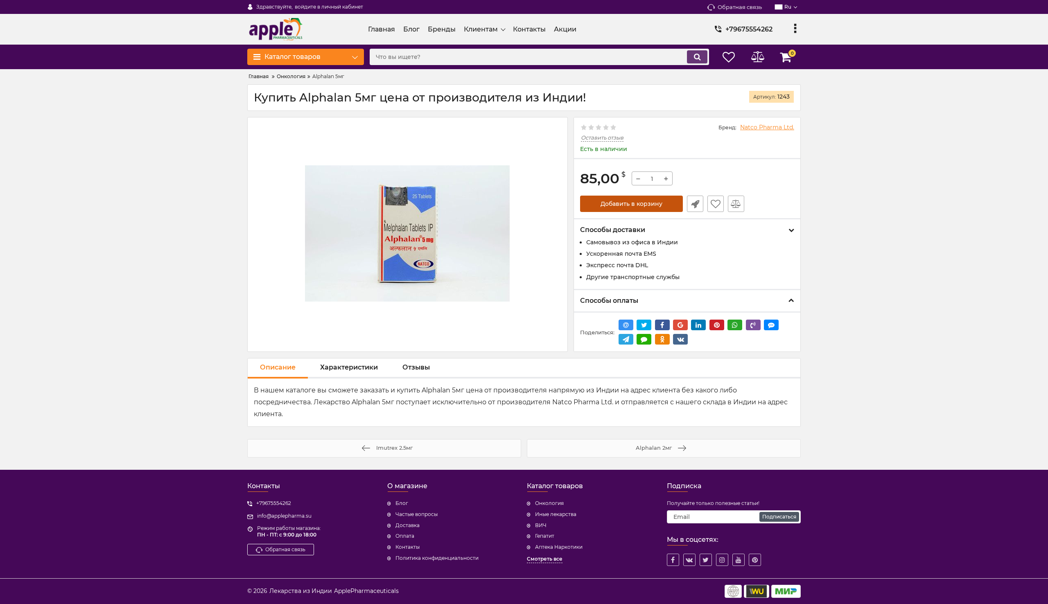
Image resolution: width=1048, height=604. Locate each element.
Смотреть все (544, 559)
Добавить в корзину (631, 203)
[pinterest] (755, 560)
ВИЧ (541, 525)
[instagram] (722, 560)
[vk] (689, 560)
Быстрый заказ (695, 204)
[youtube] (738, 560)
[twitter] (706, 560)
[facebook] (673, 560)
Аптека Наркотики (559, 547)
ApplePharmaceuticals (366, 591)
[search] (697, 56)
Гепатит (544, 536)
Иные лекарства (555, 514)
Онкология (549, 503)
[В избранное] (715, 204)
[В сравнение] (736, 204)
